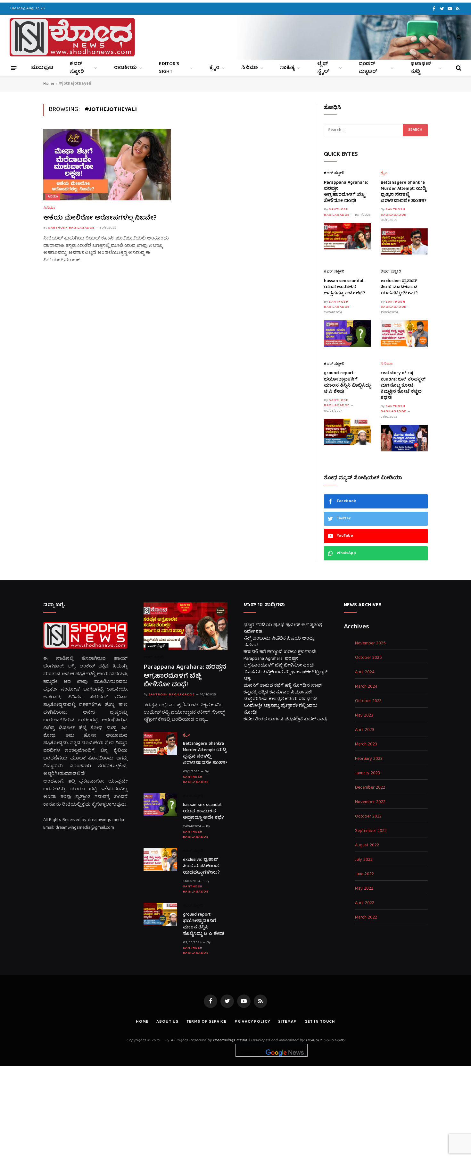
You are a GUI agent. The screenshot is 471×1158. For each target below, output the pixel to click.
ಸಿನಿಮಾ (249, 68)
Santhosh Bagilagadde (71, 228)
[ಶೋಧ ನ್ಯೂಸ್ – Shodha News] (72, 37)
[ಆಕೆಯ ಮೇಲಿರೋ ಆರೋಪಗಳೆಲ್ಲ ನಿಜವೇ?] (107, 165)
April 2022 (364, 903)
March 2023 (366, 744)
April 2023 (364, 730)
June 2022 (364, 874)
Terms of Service (206, 1022)
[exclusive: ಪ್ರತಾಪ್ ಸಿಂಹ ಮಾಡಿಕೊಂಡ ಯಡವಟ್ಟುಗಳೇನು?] (404, 333)
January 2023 (367, 773)
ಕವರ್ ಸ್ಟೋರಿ (77, 68)
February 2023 (369, 759)
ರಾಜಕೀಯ (125, 68)
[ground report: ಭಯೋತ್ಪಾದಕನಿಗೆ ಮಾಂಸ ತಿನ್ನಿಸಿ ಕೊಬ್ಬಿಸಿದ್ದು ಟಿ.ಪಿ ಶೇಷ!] (347, 432)
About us (167, 1022)
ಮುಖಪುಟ (42, 68)
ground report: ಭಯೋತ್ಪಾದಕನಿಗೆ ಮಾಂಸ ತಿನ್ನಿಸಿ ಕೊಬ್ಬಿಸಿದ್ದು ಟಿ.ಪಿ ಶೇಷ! (347, 382)
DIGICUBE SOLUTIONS (325, 1040)
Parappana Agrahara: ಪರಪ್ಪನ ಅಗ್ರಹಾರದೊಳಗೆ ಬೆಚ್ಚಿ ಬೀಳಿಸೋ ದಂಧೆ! (346, 192)
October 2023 (368, 701)
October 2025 (368, 658)
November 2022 (370, 802)
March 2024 (366, 687)
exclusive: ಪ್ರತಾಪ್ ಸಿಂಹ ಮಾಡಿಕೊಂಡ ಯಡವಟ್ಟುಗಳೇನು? (399, 287)
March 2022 (366, 917)
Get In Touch (319, 1022)
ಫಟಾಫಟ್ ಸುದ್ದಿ (420, 68)
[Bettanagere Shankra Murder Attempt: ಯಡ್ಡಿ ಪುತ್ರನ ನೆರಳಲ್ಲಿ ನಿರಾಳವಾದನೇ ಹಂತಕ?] (404, 241)
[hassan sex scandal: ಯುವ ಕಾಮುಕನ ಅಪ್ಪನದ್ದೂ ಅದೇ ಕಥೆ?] (347, 333)
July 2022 (364, 860)
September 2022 (371, 831)
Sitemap (287, 1022)
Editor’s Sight (169, 68)
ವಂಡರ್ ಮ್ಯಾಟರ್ (368, 68)
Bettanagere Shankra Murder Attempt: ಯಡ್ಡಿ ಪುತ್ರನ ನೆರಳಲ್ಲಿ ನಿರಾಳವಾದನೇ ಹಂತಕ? (403, 192)
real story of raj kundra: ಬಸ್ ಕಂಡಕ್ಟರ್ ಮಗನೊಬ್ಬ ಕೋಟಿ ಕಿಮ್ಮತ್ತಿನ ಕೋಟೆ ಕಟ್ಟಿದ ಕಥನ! (403, 385)
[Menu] (14, 67)
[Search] (458, 37)
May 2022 (364, 888)
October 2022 (368, 816)
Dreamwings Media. (230, 1040)
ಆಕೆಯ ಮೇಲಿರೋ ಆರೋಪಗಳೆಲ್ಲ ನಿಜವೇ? (100, 218)
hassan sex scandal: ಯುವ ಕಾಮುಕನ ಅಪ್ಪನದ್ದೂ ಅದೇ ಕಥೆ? (344, 287)
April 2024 (365, 672)
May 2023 (364, 715)
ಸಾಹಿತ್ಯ (287, 68)
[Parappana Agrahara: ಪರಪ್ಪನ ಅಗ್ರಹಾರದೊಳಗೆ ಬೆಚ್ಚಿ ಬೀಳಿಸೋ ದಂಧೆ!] (347, 236)
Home (48, 84)
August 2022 (367, 845)
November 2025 (370, 643)
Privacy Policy (252, 1022)
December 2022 (370, 788)
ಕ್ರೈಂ (214, 68)
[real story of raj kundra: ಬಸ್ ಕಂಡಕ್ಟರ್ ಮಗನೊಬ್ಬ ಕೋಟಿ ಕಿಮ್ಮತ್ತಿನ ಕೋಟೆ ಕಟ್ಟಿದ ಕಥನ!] (404, 438)
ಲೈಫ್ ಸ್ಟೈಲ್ (323, 68)
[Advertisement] (235, 1110)
